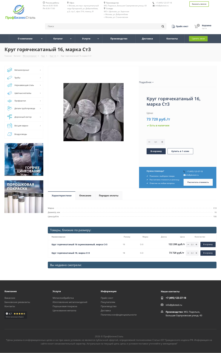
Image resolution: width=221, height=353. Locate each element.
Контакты (10, 306)
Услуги (57, 291)
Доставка (106, 310)
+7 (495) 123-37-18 (164, 2)
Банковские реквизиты (17, 302)
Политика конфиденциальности (119, 314)
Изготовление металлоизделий (70, 302)
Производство (109, 306)
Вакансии (10, 297)
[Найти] (162, 26)
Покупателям (108, 302)
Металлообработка (63, 297)
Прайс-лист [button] (107, 297)
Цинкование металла (64, 310)
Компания (11, 291)
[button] (180, 26)
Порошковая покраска (65, 306)
